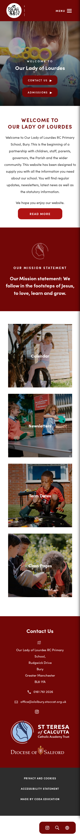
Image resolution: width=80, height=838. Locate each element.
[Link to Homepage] (15, 10)
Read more (40, 214)
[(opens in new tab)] (40, 742)
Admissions (38, 92)
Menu (60, 11)
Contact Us (38, 80)
